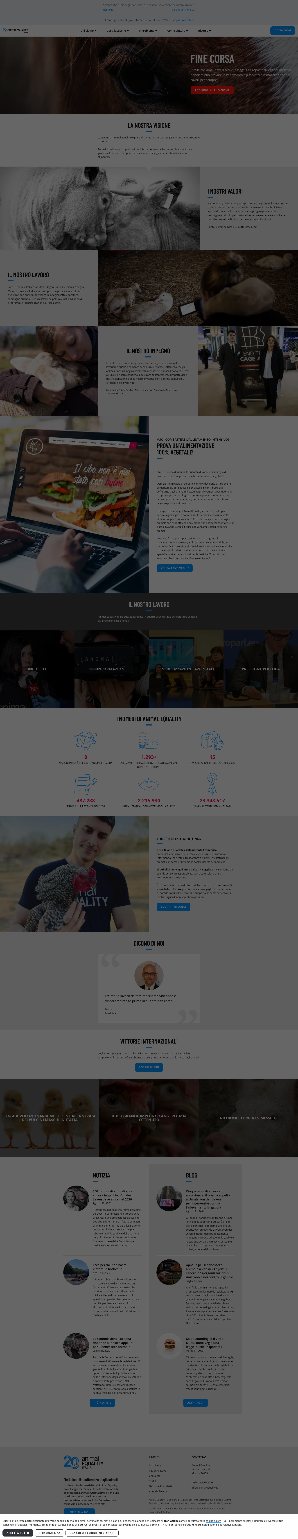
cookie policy (213, 1521)
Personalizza (49, 1533)
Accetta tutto (18, 1533)
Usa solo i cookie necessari (92, 1533)
